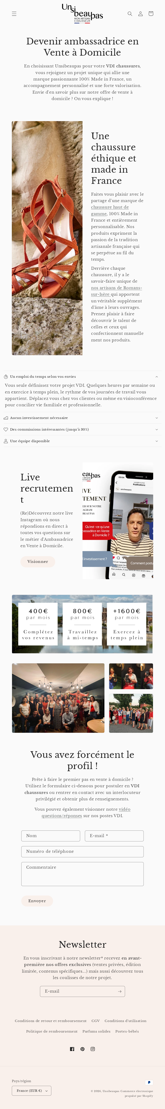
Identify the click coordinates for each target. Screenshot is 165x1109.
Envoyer (37, 901)
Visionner (38, 561)
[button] (14, 13)
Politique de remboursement (52, 1031)
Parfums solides (96, 1031)
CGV (96, 1021)
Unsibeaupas (111, 1091)
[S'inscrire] (120, 991)
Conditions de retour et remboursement (51, 1021)
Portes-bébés (127, 1031)
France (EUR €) (29, 1091)
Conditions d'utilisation (126, 1021)
